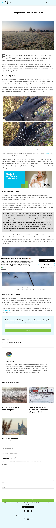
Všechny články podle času (25, 515)
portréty (4, 310)
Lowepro (46, 153)
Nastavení (46, 264)
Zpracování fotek (6, 436)
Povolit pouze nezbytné (46, 267)
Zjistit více (3, 269)
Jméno (4, 482)
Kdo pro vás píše (14, 515)
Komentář (5, 464)
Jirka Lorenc (10, 361)
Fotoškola (28, 9)
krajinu (9, 310)
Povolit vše (47, 260)
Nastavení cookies (41, 515)
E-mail (4, 487)
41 (4, 342)
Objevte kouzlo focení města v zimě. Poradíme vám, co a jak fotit (38, 410)
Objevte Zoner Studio (28, 507)
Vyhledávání (34, 515)
